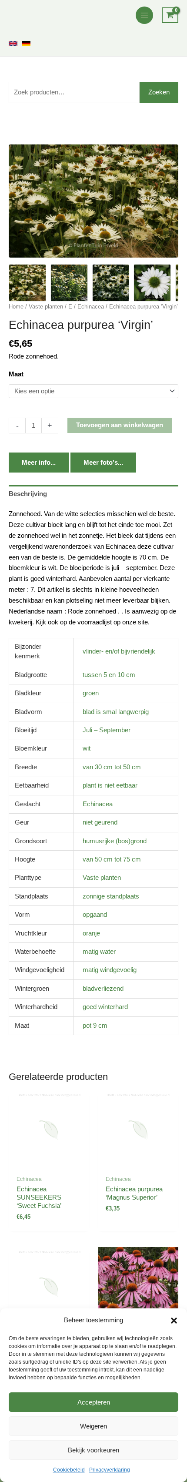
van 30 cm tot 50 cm (112, 767)
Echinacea (90, 306)
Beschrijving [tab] (28, 493)
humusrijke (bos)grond (115, 841)
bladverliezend (103, 988)
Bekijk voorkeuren (93, 1450)
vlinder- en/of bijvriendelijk (119, 651)
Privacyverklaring (109, 1470)
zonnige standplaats (111, 896)
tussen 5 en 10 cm (109, 674)
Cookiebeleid (69, 1470)
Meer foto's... (103, 462)
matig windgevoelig (110, 969)
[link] (13, 43)
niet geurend (100, 822)
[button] (174, 1320)
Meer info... (39, 462)
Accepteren (93, 1402)
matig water (99, 951)
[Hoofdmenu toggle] (144, 15)
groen (91, 693)
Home (16, 306)
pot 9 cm (95, 1025)
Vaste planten (46, 306)
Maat (16, 374)
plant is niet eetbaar (110, 785)
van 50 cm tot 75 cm (112, 859)
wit (86, 748)
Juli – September (106, 730)
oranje (91, 933)
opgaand (95, 914)
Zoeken (159, 92)
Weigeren (93, 1426)
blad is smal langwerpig (116, 711)
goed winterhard (105, 1006)
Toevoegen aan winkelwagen (119, 425)
